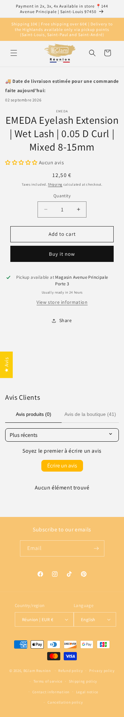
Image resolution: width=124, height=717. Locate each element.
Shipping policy (83, 681)
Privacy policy (102, 670)
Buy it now (62, 254)
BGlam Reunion (37, 670)
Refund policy (70, 670)
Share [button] (65, 320)
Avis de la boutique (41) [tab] (90, 414)
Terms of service (47, 681)
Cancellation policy (65, 702)
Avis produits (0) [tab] (33, 414)
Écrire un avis (62, 465)
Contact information (51, 692)
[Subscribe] (96, 548)
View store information (62, 302)
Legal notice (87, 692)
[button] (13, 52)
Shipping (55, 184)
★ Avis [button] (6, 365)
